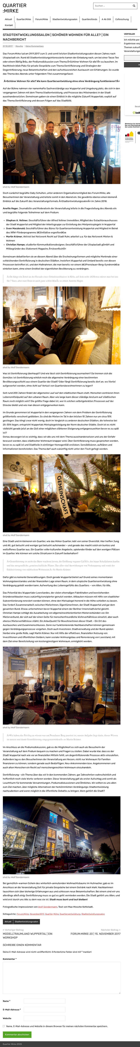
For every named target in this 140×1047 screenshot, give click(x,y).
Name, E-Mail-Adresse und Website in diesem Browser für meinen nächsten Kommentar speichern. (57, 1026)
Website (7, 1018)
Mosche (19, 46)
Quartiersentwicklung (70, 914)
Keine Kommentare (34, 46)
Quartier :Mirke (15, 8)
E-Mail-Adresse (12, 1009)
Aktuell (8, 19)
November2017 (37, 914)
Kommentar (10, 959)
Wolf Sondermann (47, 906)
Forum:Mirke (41, 19)
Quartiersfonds (89, 19)
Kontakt (9, 25)
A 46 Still (106, 19)
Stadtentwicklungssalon (64, 19)
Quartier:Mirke (24, 19)
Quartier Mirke (52, 914)
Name (6, 1001)
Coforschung (122, 19)
